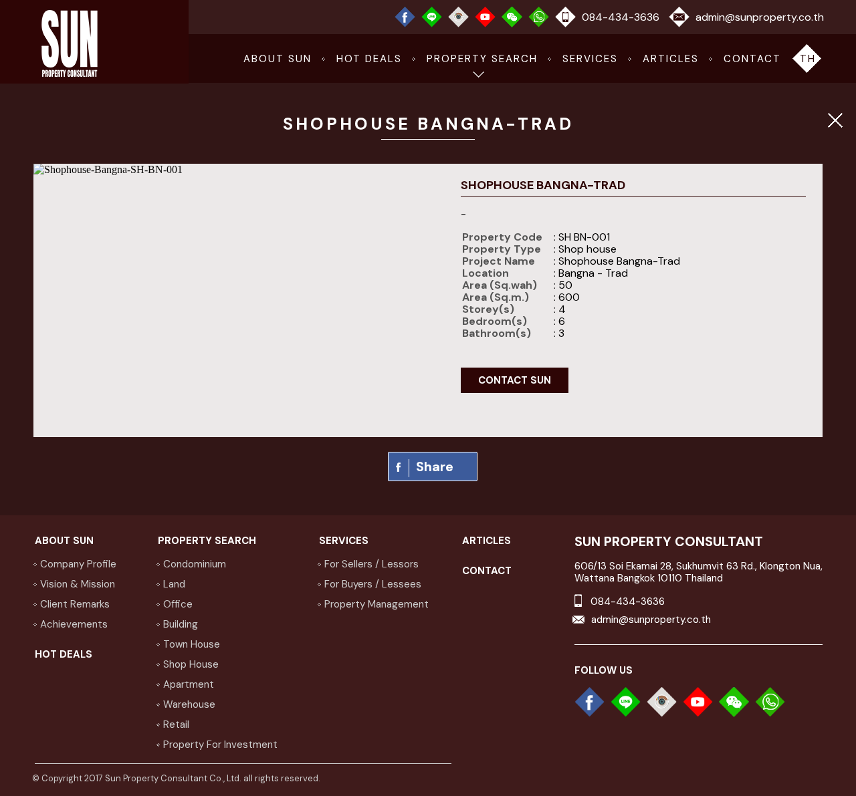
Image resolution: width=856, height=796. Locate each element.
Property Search (482, 58)
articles (671, 58)
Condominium (194, 564)
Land (174, 584)
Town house (191, 644)
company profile (78, 564)
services (590, 58)
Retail (176, 724)
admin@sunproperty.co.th (760, 17)
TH (808, 58)
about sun (277, 58)
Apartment (188, 684)
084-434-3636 (620, 17)
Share (434, 466)
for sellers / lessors (371, 564)
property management (376, 604)
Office (178, 604)
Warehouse (189, 704)
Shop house (191, 664)
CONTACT (752, 58)
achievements (74, 624)
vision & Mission (77, 584)
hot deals (369, 58)
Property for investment (220, 744)
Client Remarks (75, 604)
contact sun (514, 380)
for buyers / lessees (372, 584)
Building (180, 624)
